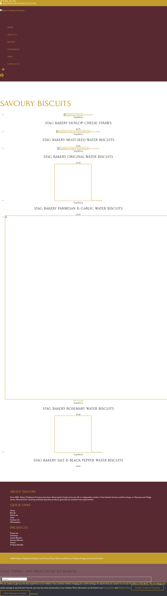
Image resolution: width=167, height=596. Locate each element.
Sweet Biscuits (16, 538)
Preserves (14, 533)
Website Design (79, 558)
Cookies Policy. (124, 588)
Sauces (13, 542)
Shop (12, 517)
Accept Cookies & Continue (147, 587)
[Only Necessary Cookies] (34, 594)
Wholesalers (15, 522)
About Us (14, 515)
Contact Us (14, 520)
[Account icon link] (2, 76)
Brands (13, 513)
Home (12, 510)
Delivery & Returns (63, 558)
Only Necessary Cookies (15, 593)
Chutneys (14, 535)
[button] (1, 80)
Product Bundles (16, 545)
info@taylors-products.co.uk (19, 3)
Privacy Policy (49, 558)
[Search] (32, 579)
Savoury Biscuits (16, 540)
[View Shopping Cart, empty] (2, 71)
